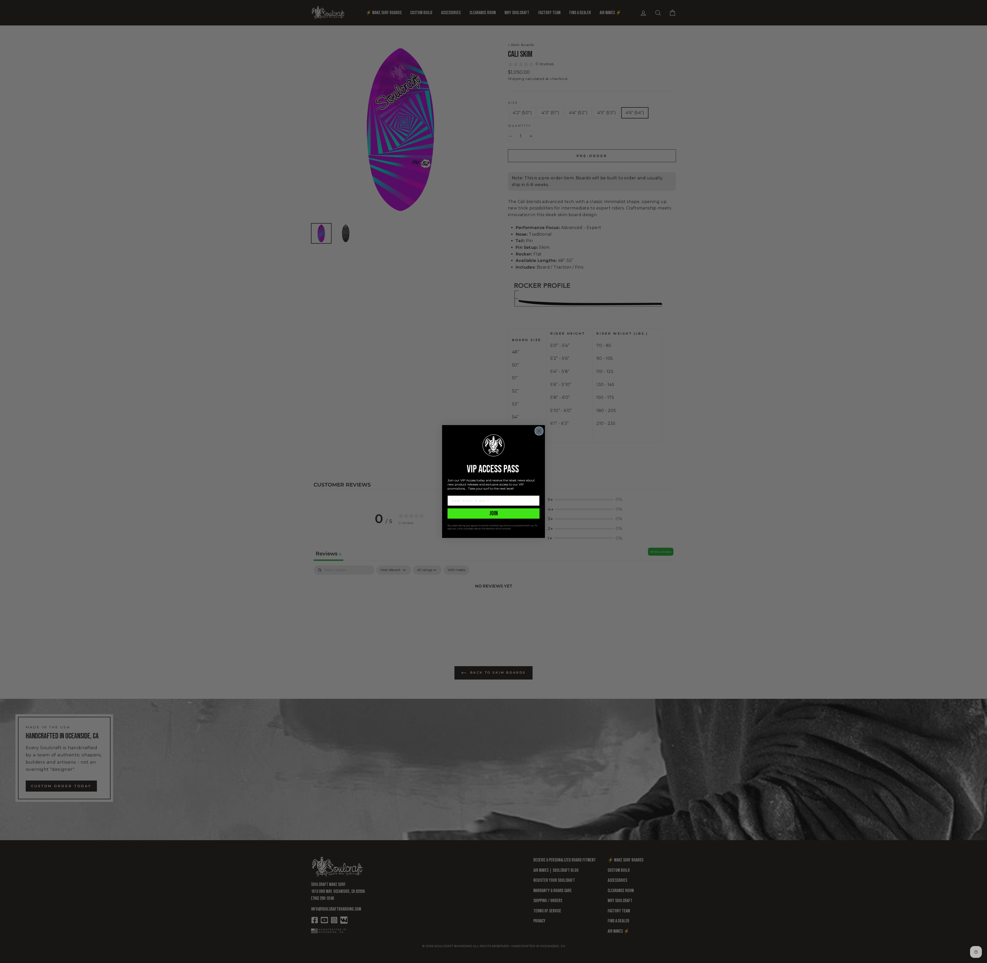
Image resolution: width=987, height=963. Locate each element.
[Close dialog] (539, 431)
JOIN (493, 513)
